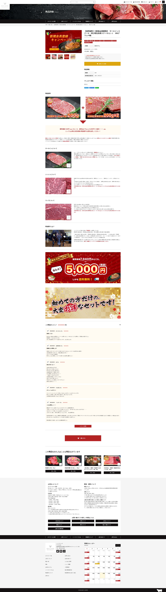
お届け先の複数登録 (59, 528)
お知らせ (47, 575)
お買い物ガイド (102, 21)
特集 (46, 564)
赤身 (89, 40)
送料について (83, 520)
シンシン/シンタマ (108, 40)
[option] (63, 41)
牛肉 (86, 40)
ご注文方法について (59, 520)
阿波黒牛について (89, 21)
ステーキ (114, 40)
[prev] (116, 545)
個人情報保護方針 (68, 569)
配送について (59, 524)
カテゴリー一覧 (48, 555)
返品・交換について (107, 524)
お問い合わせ (114, 21)
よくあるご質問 (68, 561)
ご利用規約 (67, 567)
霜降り (92, 40)
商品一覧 (47, 561)
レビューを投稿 (83, 426)
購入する (83, 438)
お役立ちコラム (48, 567)
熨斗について (83, 524)
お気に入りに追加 (102, 63)
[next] (119, 545)
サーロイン (97, 40)
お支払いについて (106, 520)
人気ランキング (64, 21)
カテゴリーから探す (52, 21)
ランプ (102, 40)
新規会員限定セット (88, 42)
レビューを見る (90, 49)
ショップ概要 (67, 564)
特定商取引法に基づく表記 (70, 572)
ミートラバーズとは (77, 21)
